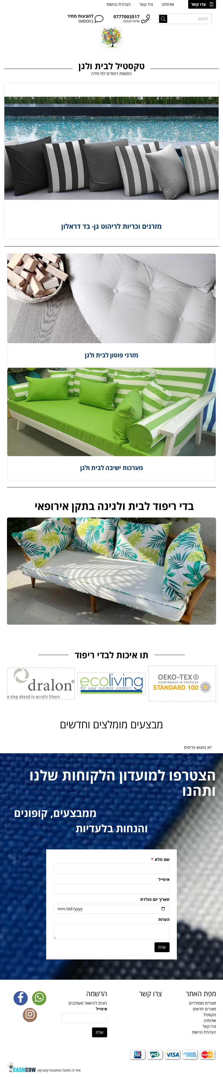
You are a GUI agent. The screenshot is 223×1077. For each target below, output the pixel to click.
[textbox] (111, 506)
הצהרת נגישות (119, 4)
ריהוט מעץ (164, 55)
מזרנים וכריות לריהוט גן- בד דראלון (111, 226)
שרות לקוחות (131, 21)
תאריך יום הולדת (154, 899)
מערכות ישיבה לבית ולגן (111, 468)
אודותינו (168, 4)
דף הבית (209, 55)
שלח (162, 947)
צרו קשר (198, 4)
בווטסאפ (85, 21)
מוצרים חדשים (204, 1009)
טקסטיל (188, 55)
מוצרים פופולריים (202, 1003)
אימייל (164, 879)
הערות (163, 919)
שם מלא (160, 859)
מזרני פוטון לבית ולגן (111, 355)
